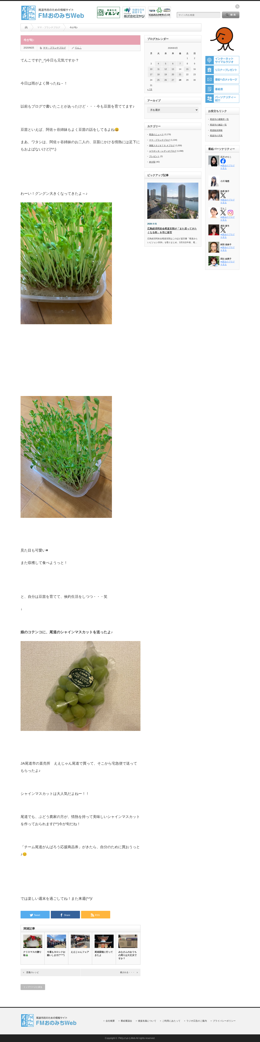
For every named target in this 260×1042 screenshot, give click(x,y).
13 (173, 69)
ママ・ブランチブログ (54, 47)
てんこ (78, 47)
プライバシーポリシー (224, 1021)
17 (151, 74)
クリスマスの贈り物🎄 (32, 954)
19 (165, 74)
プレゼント (154, 156)
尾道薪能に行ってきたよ (104, 954)
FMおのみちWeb (127, 1038)
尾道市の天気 (216, 135)
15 (187, 69)
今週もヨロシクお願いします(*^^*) (56, 954)
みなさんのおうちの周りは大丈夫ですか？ (127, 955)
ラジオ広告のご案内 (196, 1021)
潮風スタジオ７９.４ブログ (162, 145)
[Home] (26, 27)
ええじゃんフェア (80, 952)
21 (180, 74)
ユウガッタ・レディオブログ (162, 151)
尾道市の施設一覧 (218, 125)
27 (173, 80)
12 (165, 69)
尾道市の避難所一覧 (219, 119)
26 (165, 80)
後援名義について (147, 1021)
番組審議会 (126, 1021)
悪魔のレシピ (32, 972)
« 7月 (149, 89)
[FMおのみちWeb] (53, 18)
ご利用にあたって (171, 1021)
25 (158, 80)
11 (158, 69)
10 (151, 69)
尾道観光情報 (216, 130)
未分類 (152, 162)
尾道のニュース (156, 134)
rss (237, 6)
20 (173, 74)
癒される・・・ (127, 972)
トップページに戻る (32, 987)
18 (158, 74)
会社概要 (110, 1021)
